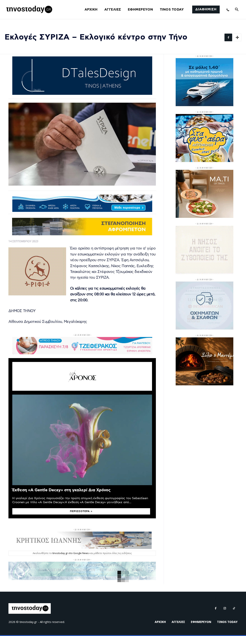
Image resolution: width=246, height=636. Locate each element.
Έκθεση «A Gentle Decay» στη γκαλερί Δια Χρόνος (61, 490)
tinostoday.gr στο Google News (70, 553)
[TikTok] (234, 608)
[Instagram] (225, 608)
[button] (236, 9)
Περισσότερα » (81, 511)
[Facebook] (228, 37)
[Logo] (29, 9)
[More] (237, 37)
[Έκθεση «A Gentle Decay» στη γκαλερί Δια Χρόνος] (82, 440)
